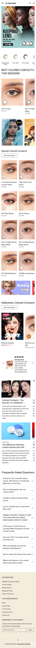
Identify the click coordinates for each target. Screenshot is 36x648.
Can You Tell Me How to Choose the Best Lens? (16, 508)
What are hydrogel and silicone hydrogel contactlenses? (14, 547)
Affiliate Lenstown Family (10, 581)
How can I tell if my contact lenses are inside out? (16, 538)
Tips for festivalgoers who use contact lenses (14, 491)
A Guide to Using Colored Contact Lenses (15, 499)
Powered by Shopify (24, 644)
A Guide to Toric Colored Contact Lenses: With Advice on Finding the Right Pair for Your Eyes (16, 480)
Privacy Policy (7, 584)
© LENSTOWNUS (10, 644)
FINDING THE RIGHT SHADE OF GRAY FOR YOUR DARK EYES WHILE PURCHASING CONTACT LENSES (17, 517)
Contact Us (6, 615)
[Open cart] (34, 3)
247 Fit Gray (5, 109)
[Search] (30, 3)
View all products (9, 155)
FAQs (4, 603)
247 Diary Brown (7, 213)
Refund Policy (6, 588)
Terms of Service (8, 594)
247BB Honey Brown (26, 273)
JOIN (30, 630)
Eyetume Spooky (7, 343)
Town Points (6, 609)
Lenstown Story (7, 612)
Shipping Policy (7, 591)
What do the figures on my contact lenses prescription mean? (16, 561)
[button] (3, 3)
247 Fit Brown (24, 213)
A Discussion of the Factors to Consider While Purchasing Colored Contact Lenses (16, 528)
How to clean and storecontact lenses (17, 554)
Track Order (6, 606)
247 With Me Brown (8, 273)
